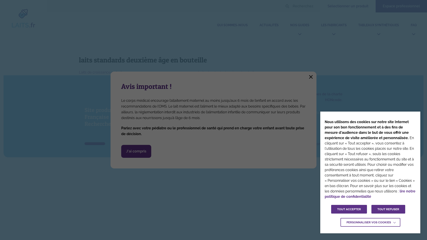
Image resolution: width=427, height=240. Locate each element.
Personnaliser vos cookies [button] (368, 222)
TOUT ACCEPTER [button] (349, 209)
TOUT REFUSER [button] (388, 209)
